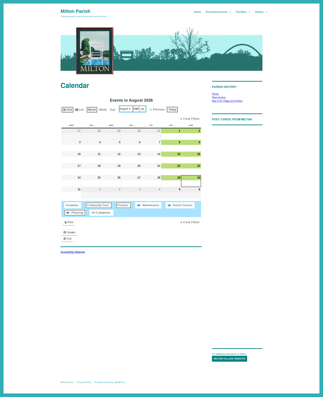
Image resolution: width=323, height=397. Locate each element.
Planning (77, 212)
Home (197, 11)
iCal (68, 239)
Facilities (241, 11)
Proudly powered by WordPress (110, 382)
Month (92, 109)
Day (112, 109)
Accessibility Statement (73, 252)
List (79, 110)
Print (68, 223)
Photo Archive (219, 97)
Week (103, 109)
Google (70, 233)
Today (173, 109)
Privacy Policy (84, 382)
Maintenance (150, 205)
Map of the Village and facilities (227, 101)
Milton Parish (75, 11)
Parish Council (182, 205)
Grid (67, 110)
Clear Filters (191, 118)
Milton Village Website (229, 358)
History (259, 11)
